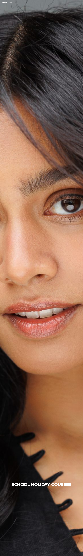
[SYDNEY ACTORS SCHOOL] (7, 2)
